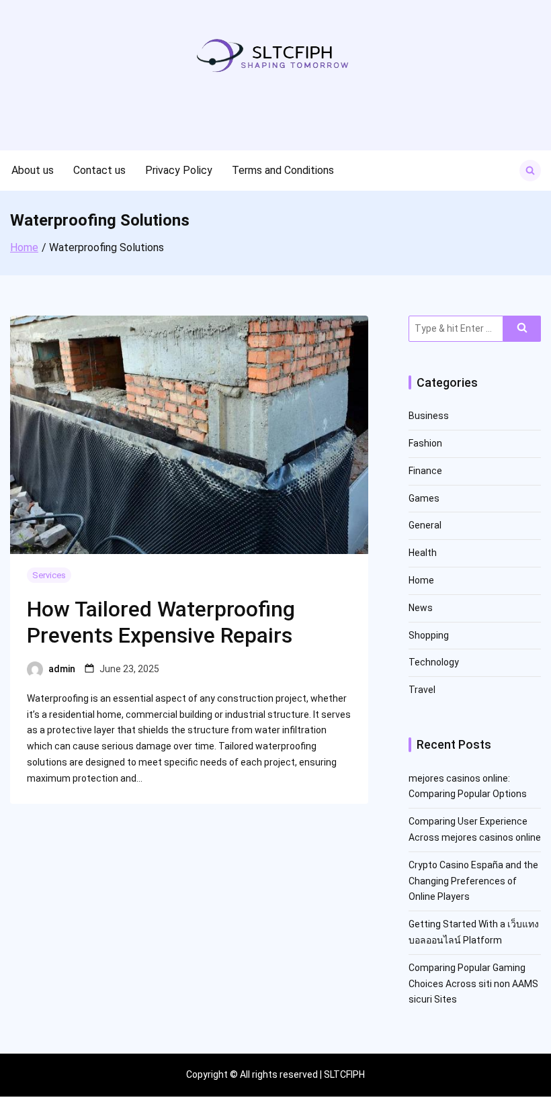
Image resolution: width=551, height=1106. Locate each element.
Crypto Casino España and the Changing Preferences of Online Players (473, 881)
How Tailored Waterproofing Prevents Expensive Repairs (161, 621)
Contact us (99, 170)
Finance (425, 470)
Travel (422, 689)
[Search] (522, 329)
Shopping (429, 635)
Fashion (425, 443)
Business (429, 415)
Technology (434, 662)
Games (424, 498)
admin (61, 668)
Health (423, 552)
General (425, 525)
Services (49, 575)
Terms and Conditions (283, 170)
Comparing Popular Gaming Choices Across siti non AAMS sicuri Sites (473, 983)
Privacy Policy (178, 170)
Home (421, 580)
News (421, 607)
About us (32, 170)
